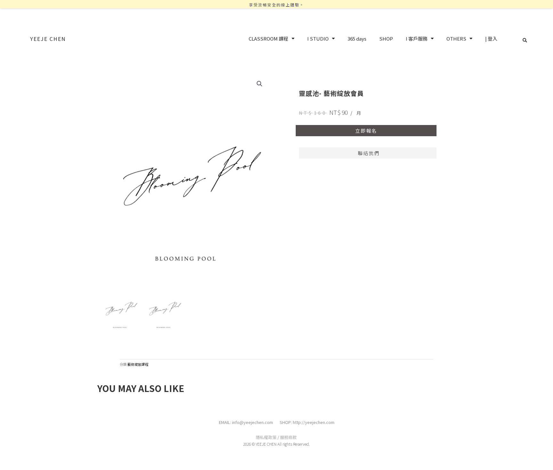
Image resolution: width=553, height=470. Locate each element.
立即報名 (366, 130)
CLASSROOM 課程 (268, 38)
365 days (357, 38)
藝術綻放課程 (137, 364)
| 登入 (491, 38)
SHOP (386, 38)
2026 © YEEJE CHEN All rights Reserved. (276, 444)
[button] (525, 40)
